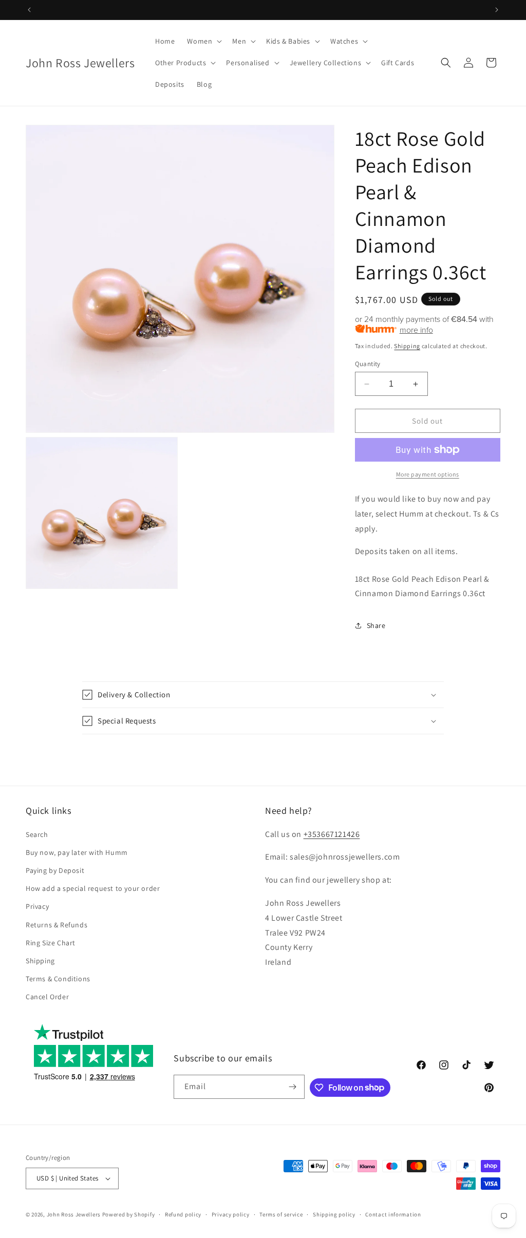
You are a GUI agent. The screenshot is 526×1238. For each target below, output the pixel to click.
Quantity (368, 363)
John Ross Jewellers (74, 1214)
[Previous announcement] (29, 10)
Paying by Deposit (55, 870)
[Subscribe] (292, 1087)
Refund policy (183, 1214)
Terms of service (281, 1214)
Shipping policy (334, 1214)
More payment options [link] (427, 474)
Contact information (393, 1214)
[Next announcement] (496, 10)
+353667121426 (332, 834)
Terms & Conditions (58, 978)
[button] (203, 41)
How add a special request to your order (93, 888)
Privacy (37, 906)
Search (37, 834)
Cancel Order (47, 996)
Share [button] (376, 625)
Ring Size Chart (51, 942)
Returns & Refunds (56, 924)
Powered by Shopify (128, 1214)
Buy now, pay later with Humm (77, 852)
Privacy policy (231, 1214)
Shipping (407, 346)
